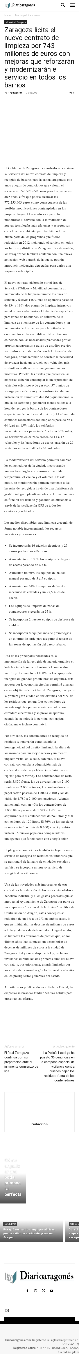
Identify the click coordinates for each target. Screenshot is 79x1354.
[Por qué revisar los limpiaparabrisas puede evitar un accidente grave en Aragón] (31, 1224)
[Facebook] (8, 102)
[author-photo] (39, 1118)
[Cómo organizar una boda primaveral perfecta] (13, 1178)
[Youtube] (51, 1291)
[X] (18, 102)
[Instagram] (36, 1291)
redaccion (16, 92)
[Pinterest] (29, 102)
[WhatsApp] (39, 102)
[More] (49, 102)
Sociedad (10, 1224)
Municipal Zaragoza (27, 15)
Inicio (7, 15)
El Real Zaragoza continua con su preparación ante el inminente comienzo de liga (21, 1062)
